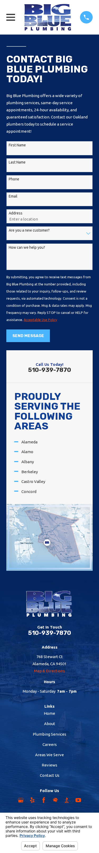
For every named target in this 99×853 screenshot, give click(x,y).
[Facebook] (43, 800)
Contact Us (49, 775)
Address (15, 213)
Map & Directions (49, 671)
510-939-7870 (49, 369)
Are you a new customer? (29, 230)
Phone (14, 179)
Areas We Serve (49, 755)
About (49, 723)
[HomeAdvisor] (55, 800)
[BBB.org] (66, 800)
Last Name (17, 162)
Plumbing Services (49, 734)
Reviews (49, 765)
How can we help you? (27, 247)
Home (49, 713)
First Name (17, 145)
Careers (50, 744)
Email (13, 196)
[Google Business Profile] (20, 800)
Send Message (28, 335)
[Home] (47, 17)
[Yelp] (32, 800)
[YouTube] (78, 800)
